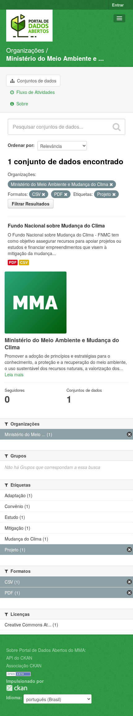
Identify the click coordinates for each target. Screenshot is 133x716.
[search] (117, 126)
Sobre (21, 103)
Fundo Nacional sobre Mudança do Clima (56, 225)
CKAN (16, 688)
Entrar (118, 5)
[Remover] (111, 184)
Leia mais (14, 374)
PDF (12, 262)
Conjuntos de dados (36, 80)
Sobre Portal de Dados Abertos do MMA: (46, 650)
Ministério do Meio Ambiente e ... (55, 58)
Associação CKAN (23, 665)
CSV (24, 262)
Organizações (25, 50)
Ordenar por (20, 145)
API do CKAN (19, 658)
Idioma (13, 697)
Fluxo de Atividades (35, 92)
